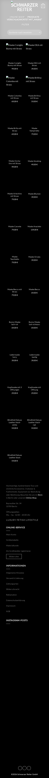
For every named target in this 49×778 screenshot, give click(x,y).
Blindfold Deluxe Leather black (14, 456)
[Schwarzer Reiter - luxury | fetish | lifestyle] (24, 6)
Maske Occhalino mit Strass (15, 162)
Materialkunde (12, 545)
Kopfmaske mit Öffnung (34, 388)
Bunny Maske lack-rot (14, 323)
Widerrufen (14, 556)
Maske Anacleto (34, 226)
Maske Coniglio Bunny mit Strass (15, 64)
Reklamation (11, 595)
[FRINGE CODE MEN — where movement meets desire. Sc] (24, 660)
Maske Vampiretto (34, 129)
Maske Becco (34, 289)
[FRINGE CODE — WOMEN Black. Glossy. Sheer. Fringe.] (24, 681)
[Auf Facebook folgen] (20, 768)
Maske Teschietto (14, 258)
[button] (5, 6)
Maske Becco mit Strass (14, 290)
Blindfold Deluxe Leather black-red (34, 422)
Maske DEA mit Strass (34, 64)
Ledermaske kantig (34, 356)
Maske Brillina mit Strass (34, 97)
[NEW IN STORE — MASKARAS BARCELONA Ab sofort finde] (24, 638)
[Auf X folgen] (29, 768)
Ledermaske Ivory (15, 356)
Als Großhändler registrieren (18, 551)
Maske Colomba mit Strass (15, 97)
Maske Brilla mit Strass (15, 129)
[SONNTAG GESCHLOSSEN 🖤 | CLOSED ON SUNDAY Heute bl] (24, 747)
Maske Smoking (34, 161)
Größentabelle (12, 540)
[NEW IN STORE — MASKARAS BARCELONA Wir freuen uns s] (24, 703)
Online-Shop (17, 17)
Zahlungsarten (12, 584)
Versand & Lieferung (14, 578)
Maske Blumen (34, 194)
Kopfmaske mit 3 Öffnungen (14, 388)
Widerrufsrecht (12, 589)
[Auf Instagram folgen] (24, 768)
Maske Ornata (34, 257)
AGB (8, 611)
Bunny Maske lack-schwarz (34, 323)
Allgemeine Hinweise (15, 573)
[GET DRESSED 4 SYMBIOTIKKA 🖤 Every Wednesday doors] (24, 725)
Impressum (11, 606)
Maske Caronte (14, 226)
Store (40, 495)
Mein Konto (11, 534)
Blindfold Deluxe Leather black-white (14, 422)
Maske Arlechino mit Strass (14, 195)
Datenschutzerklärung (15, 600)
